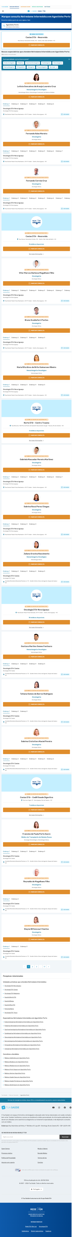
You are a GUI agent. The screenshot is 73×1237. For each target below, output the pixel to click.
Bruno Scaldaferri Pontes (36, 320)
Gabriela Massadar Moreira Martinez (36, 459)
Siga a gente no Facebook (65, 1108)
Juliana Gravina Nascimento (36, 554)
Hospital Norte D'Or (10, 997)
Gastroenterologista (32, 63)
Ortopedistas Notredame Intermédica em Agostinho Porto (22, 1045)
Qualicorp (48, 1231)
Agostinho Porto (24, 1095)
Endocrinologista (9, 63)
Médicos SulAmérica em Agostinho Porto (17, 1058)
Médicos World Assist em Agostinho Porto (17, 1085)
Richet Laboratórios (37, 1231)
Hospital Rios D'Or (10, 1005)
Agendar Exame (25, 6)
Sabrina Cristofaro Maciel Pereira (36, 741)
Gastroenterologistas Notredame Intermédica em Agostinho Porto (25, 1029)
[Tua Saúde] (10, 1107)
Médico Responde (37, 6)
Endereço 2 (15, 104)
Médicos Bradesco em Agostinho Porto (16, 1062)
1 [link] (28, 967)
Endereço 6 (50, 104)
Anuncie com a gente (8, 1162)
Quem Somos (6, 1149)
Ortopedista (21, 67)
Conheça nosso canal (53, 1108)
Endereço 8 (68, 198)
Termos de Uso (42, 1158)
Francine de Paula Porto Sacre (36, 834)
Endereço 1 (6, 104)
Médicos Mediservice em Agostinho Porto (17, 1066)
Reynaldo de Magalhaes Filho (36, 881)
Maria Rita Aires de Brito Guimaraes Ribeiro (36, 367)
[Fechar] (69, 59)
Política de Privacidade (8, 1158)
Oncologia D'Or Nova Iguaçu (13, 108)
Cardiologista (46, 63)
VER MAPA (66, 114)
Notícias (47, 6)
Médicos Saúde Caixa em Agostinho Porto (17, 1077)
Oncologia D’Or (43, 1226)
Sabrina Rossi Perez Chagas (36, 506)
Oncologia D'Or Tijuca (11, 1013)
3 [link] (36, 967)
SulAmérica (25, 1231)
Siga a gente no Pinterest (70, 1108)
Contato (40, 1162)
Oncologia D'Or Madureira (12, 993)
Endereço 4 (32, 104)
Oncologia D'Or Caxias (11, 576)
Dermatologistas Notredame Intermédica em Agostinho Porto (24, 1041)
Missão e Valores (43, 1149)
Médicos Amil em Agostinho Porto (15, 1073)
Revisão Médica (42, 1153)
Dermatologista (9, 67)
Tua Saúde (5, 6)
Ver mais (52, 67)
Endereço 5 (41, 104)
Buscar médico (14, 6)
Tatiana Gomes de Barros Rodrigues (36, 694)
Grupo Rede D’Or (46, 1198)
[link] (48, 966)
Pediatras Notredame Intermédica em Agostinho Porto (21, 1026)
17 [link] (44, 967)
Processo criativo (7, 1153)
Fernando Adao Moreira (36, 133)
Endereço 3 (23, 104)
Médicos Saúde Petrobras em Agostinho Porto (19, 1081)
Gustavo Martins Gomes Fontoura (36, 646)
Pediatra (20, 63)
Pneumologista (42, 67)
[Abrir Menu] (3, 11)
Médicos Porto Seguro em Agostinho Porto (18, 1069)
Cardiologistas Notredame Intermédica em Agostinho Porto (23, 1033)
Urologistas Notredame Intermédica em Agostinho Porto (22, 1049)
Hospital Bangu (9, 1001)
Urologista (31, 67)
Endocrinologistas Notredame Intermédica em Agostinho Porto (24, 1022)
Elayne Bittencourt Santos (36, 929)
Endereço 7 (59, 151)
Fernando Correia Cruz (36, 181)
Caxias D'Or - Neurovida (36, 37)
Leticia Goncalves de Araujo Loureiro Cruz (36, 86)
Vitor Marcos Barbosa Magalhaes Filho (36, 273)
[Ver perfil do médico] (36, 77)
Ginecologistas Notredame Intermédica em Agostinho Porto (23, 1037)
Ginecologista (57, 63)
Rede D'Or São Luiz (31, 1226)
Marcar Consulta (13, 1095)
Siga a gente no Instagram (59, 1108)
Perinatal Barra (9, 1009)
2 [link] (32, 967)
